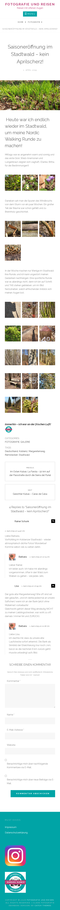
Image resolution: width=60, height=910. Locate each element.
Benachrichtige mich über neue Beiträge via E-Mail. (30, 781)
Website (11, 745)
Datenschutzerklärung (16, 832)
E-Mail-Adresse (15, 730)
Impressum (10, 827)
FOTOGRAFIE (34, 22)
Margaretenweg (37, 451)
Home (21, 22)
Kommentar (14, 681)
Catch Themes (43, 906)
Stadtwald (24, 455)
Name (10, 714)
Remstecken (11, 455)
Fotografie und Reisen (30, 4)
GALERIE (25, 442)
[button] (12, 183)
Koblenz (23, 451)
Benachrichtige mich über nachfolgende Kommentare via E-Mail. (27, 765)
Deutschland (11, 451)
